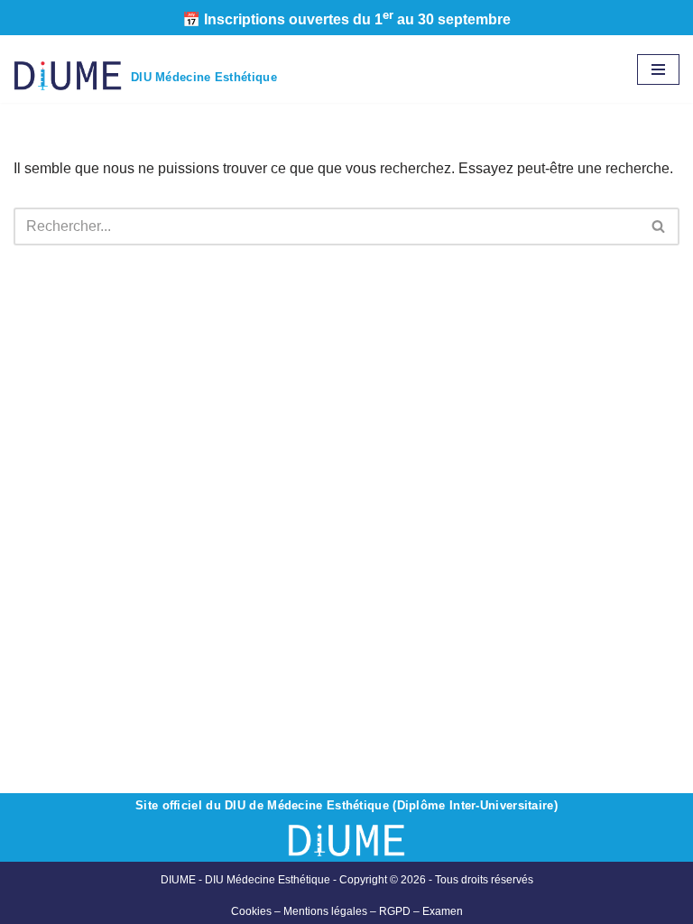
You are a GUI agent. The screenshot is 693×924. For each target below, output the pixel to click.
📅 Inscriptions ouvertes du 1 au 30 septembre (346, 19)
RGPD (395, 911)
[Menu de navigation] (658, 69)
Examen (442, 911)
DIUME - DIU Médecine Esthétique (245, 879)
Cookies (251, 911)
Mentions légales (325, 911)
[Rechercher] (659, 226)
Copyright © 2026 (436, 879)
